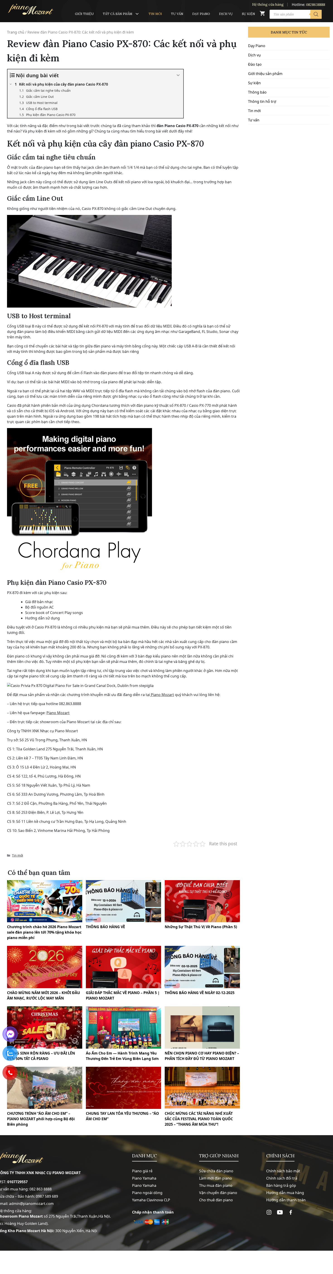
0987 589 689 (47, 1196)
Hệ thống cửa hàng (268, 4)
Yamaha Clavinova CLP (151, 1199)
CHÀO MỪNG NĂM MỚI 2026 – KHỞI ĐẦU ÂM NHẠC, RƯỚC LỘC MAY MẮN (43, 995)
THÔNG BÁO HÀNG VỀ (105, 926)
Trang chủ (15, 32)
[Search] (316, 14)
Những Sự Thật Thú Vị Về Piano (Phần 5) (201, 926)
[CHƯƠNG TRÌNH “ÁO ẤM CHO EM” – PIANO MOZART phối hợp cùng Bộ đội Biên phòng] (44, 1088)
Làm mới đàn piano (215, 1178)
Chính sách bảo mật (283, 1170)
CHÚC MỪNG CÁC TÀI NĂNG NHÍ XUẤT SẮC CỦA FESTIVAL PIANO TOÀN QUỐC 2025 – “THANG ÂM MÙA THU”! (199, 1119)
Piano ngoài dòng (147, 1192)
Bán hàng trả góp (281, 1185)
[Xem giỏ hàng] (262, 14)
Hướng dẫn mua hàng (285, 1192)
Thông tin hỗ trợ (262, 101)
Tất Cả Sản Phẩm (117, 14)
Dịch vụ (226, 14)
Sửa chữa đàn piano (216, 1170)
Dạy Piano (201, 14)
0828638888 (315, 4)
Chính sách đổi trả (281, 1178)
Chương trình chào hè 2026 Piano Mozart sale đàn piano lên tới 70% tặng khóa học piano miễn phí (44, 932)
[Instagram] (269, 1212)
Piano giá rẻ (142, 1170)
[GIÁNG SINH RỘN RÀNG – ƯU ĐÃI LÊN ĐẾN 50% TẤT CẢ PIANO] (44, 1027)
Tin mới (155, 14)
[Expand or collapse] (178, 75)
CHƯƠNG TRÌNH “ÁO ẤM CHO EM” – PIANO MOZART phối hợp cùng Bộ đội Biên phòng (41, 1119)
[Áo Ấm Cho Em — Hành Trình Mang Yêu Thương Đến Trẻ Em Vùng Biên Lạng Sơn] (123, 1027)
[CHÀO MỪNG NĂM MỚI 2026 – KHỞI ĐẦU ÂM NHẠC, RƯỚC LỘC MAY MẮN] (44, 967)
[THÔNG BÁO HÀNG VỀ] (123, 901)
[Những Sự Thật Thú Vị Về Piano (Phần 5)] (202, 901)
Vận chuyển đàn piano (218, 1192)
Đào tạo (255, 64)
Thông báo (257, 92)
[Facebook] (291, 1212)
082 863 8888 (40, 1189)
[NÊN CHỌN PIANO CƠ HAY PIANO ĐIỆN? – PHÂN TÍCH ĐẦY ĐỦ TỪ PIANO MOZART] (202, 1027)
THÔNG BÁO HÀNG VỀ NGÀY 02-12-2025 (199, 992)
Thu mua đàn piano (215, 1185)
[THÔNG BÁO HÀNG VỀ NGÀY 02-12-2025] (202, 967)
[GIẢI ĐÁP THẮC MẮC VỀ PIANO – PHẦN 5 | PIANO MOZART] (123, 967)
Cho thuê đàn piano (216, 1199)
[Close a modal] (4, 625)
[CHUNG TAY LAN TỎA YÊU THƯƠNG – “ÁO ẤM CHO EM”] (123, 1088)
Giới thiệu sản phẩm (265, 73)
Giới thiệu (84, 14)
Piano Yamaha (144, 1178)
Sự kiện (248, 14)
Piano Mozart (162, 694)
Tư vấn (177, 14)
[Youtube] (280, 1212)
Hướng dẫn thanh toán (286, 1199)
